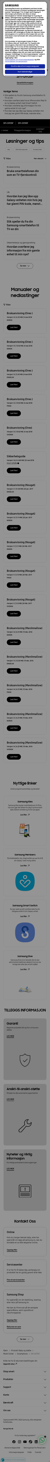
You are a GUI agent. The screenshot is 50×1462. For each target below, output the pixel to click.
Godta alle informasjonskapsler (25, 66)
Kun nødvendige (25, 72)
